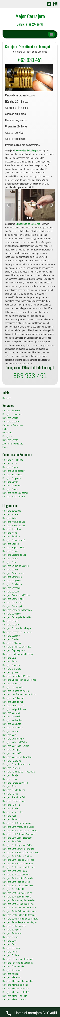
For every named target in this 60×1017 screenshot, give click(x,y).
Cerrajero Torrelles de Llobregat (17, 962)
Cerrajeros (7, 436)
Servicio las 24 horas (30, 24)
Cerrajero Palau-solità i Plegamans (18, 771)
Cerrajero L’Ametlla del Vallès (16, 676)
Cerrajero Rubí (9, 815)
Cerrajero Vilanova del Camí (15, 984)
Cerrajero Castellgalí (12, 606)
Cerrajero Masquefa (11, 724)
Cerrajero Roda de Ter (12, 812)
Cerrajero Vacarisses (12, 970)
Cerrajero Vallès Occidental (15, 493)
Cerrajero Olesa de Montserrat (16, 764)
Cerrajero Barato (10, 440)
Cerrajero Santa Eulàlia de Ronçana (19, 915)
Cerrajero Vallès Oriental (13, 496)
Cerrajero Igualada (11, 672)
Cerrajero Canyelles (11, 580)
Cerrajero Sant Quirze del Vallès (17, 893)
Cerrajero (6, 398)
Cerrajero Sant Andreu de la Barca (18, 826)
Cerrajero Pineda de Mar (13, 790)
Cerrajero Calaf (9, 562)
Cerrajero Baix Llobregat (13, 470)
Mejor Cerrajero (30, 16)
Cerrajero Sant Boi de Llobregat (17, 837)
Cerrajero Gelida (9, 661)
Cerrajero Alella (9, 518)
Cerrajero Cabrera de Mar (14, 554)
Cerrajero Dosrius (10, 639)
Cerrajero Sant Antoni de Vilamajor (18, 834)
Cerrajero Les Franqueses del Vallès (19, 694)
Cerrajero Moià (9, 735)
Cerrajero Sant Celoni (12, 841)
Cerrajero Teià (9, 944)
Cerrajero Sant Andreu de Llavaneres (19, 830)
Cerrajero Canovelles (12, 576)
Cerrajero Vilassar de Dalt (14, 996)
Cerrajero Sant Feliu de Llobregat (18, 859)
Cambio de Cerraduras (12, 425)
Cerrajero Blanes (10, 551)
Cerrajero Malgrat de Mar (14, 709)
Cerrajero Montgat (11, 749)
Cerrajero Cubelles (11, 635)
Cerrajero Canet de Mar (13, 573)
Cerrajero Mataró (10, 731)
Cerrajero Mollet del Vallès (14, 742)
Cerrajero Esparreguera (13, 650)
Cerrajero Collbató (10, 624)
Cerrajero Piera (9, 786)
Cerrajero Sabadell (11, 819)
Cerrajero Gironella (11, 665)
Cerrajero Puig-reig (11, 804)
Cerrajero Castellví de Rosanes (17, 610)
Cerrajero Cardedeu (11, 588)
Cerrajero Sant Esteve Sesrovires (18, 849)
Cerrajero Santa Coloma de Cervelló (19, 907)
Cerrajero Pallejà (10, 775)
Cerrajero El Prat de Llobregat (16, 646)
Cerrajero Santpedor (11, 929)
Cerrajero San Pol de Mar (14, 889)
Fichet (5, 429)
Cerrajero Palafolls (11, 768)
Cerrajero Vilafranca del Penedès (17, 981)
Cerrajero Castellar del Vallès (16, 595)
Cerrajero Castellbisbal (13, 599)
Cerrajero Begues (10, 543)
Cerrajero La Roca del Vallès (15, 691)
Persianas (7, 432)
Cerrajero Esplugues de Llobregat (18, 654)
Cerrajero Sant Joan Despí (14, 871)
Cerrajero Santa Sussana (14, 926)
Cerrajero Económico (12, 414)
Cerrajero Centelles (11, 613)
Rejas (5, 447)
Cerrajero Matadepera (12, 727)
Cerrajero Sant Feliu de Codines (17, 856)
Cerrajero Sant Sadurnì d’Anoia (16, 896)
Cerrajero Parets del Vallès (15, 782)
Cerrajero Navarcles (11, 760)
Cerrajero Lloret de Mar (13, 705)
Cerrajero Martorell (11, 716)
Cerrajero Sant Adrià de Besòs (16, 823)
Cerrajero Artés (9, 532)
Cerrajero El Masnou (11, 643)
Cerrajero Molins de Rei (13, 738)
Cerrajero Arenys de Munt (14, 525)
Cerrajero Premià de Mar (13, 801)
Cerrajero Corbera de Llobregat (17, 628)
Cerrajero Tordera (10, 955)
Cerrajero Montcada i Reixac (15, 746)
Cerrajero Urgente (10, 421)
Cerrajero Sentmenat (12, 933)
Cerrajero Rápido (10, 418)
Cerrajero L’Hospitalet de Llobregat (27, 46)
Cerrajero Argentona (11, 529)
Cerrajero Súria (9, 940)
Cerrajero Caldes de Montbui (15, 566)
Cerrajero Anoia (9, 463)
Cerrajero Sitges (10, 937)
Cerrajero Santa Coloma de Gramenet (20, 911)
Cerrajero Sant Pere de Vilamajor (17, 885)
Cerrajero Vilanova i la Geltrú (15, 992)
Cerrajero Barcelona (11, 510)
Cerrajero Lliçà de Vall (12, 701)
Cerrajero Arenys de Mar (13, 521)
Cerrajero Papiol (9, 779)
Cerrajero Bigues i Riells (13, 547)
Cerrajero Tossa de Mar (13, 966)
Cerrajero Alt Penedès (12, 459)
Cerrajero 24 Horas (11, 410)
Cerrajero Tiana (9, 951)
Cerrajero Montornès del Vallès (17, 757)
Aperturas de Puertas (12, 443)
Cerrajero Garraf (10, 481)
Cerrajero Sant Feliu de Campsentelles (20, 852)
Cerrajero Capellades (12, 584)
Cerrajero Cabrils (10, 558)
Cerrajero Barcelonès (12, 474)
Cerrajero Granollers (11, 668)
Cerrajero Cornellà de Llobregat (17, 632)
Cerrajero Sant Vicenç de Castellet (18, 900)
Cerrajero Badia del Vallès (14, 540)
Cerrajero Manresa (11, 713)
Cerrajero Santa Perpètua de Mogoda (19, 922)
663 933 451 (30, 60)
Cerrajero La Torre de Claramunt (17, 959)
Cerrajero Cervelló (10, 621)
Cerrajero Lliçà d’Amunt (13, 698)
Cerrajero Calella (10, 569)
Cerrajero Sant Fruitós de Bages (17, 863)
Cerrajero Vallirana (11, 973)
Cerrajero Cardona (10, 591)
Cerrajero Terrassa (11, 948)
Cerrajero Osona (10, 489)
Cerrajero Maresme (11, 485)
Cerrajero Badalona (11, 536)
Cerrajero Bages (10, 467)
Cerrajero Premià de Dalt (14, 797)
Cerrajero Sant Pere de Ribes (16, 881)
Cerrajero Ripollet (10, 808)
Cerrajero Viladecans (12, 977)
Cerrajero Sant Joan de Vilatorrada (18, 867)
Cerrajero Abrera (10, 514)
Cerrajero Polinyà (10, 793)
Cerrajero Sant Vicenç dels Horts (18, 904)
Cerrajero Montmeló (11, 753)
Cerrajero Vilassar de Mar (14, 999)
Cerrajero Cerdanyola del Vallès (17, 617)
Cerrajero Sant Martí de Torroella (17, 878)
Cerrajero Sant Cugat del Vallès (17, 845)
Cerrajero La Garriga (11, 683)
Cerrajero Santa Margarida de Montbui (20, 918)
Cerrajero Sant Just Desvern (16, 874)
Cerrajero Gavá (9, 657)
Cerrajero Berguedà (11, 478)
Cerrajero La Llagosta (12, 687)
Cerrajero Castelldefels (13, 602)
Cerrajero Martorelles (12, 720)
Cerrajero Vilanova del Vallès (15, 988)
